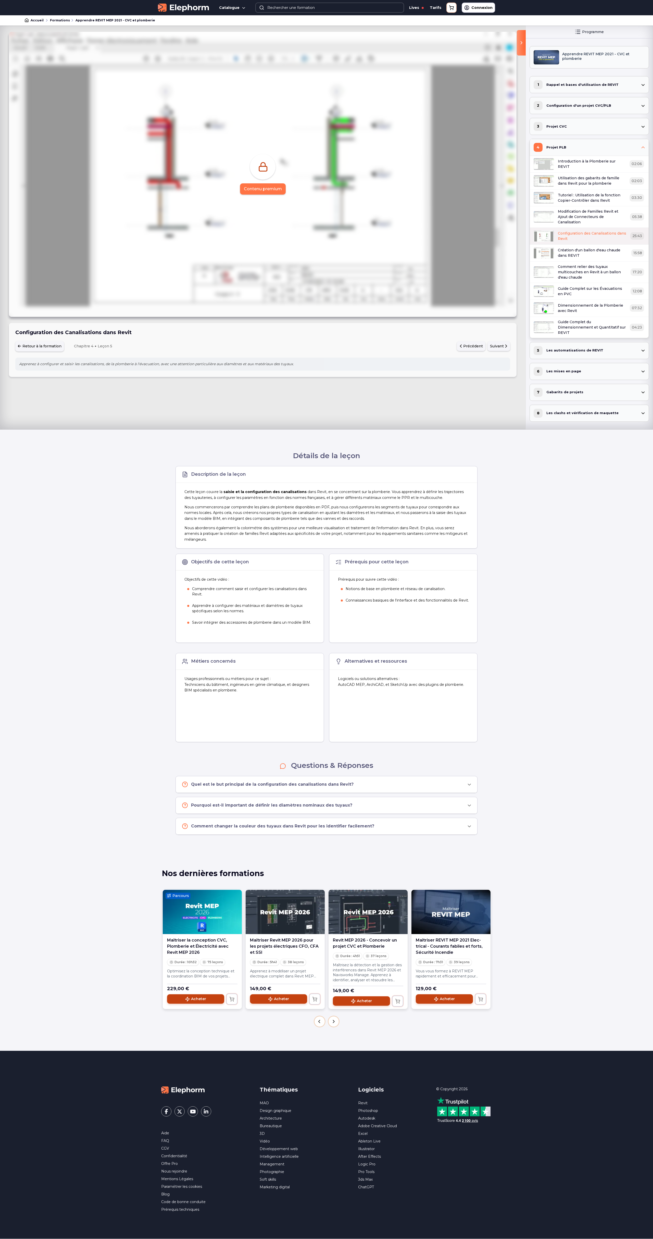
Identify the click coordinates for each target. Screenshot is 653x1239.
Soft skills (268, 1179)
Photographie (272, 1171)
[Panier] (451, 8)
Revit (363, 1103)
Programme (593, 32)
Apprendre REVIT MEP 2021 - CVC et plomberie (115, 20)
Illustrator (366, 1149)
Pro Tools (366, 1171)
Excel (363, 1133)
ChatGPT (366, 1187)
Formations (60, 20)
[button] (320, 1021)
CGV (165, 1148)
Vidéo (265, 1141)
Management (272, 1164)
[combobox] (329, 8)
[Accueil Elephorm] (183, 1089)
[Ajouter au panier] (231, 999)
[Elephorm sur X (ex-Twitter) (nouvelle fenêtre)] (179, 1111)
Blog (165, 1194)
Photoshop (368, 1110)
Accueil (37, 20)
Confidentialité (174, 1156)
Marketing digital (275, 1187)
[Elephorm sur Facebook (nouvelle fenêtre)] (166, 1111)
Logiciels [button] (371, 1089)
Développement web (279, 1149)
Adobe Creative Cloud (377, 1126)
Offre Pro (169, 1163)
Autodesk (366, 1118)
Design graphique (275, 1110)
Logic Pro (366, 1164)
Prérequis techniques (180, 1209)
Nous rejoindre (174, 1171)
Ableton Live (369, 1141)
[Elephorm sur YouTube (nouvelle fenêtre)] (193, 1111)
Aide (165, 1133)
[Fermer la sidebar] (521, 43)
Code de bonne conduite (183, 1202)
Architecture (271, 1118)
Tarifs (435, 7)
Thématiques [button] (279, 1089)
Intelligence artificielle (279, 1156)
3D (262, 1133)
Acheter (198, 999)
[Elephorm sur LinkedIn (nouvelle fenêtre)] (206, 1111)
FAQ (165, 1140)
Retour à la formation (41, 346)
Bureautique (271, 1126)
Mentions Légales (177, 1179)
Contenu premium (263, 188)
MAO (264, 1103)
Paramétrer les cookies (181, 1186)
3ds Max (365, 1179)
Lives (414, 7)
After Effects (369, 1156)
